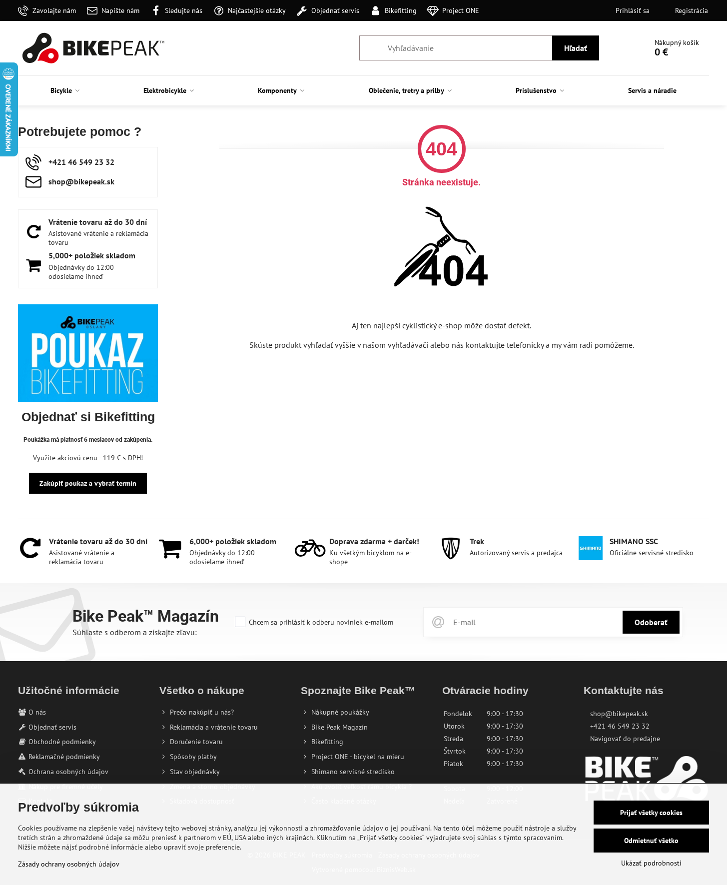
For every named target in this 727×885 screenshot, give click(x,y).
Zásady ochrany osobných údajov (68, 864)
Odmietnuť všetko (651, 840)
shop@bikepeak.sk (619, 713)
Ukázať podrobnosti (651, 863)
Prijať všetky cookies (651, 812)
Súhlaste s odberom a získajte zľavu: (134, 632)
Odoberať (651, 622)
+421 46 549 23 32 (620, 726)
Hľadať (575, 48)
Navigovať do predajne (625, 738)
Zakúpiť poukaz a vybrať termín (87, 483)
